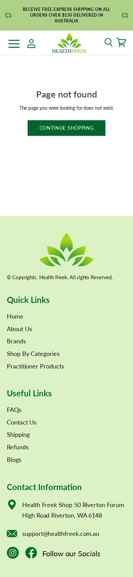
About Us (19, 328)
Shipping (18, 434)
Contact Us (21, 422)
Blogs (14, 459)
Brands (16, 341)
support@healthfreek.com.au (60, 533)
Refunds (18, 447)
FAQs (14, 409)
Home (15, 316)
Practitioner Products (35, 366)
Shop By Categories (33, 353)
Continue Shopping (67, 128)
